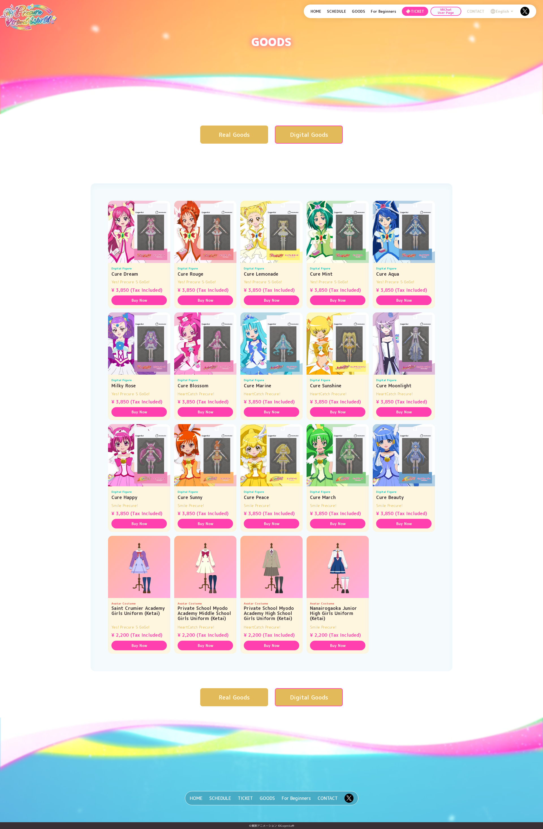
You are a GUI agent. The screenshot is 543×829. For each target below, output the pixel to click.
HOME (316, 11)
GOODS (358, 11)
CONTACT (475, 11)
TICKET (245, 798)
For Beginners (383, 11)
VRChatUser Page (446, 11)
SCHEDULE (336, 11)
